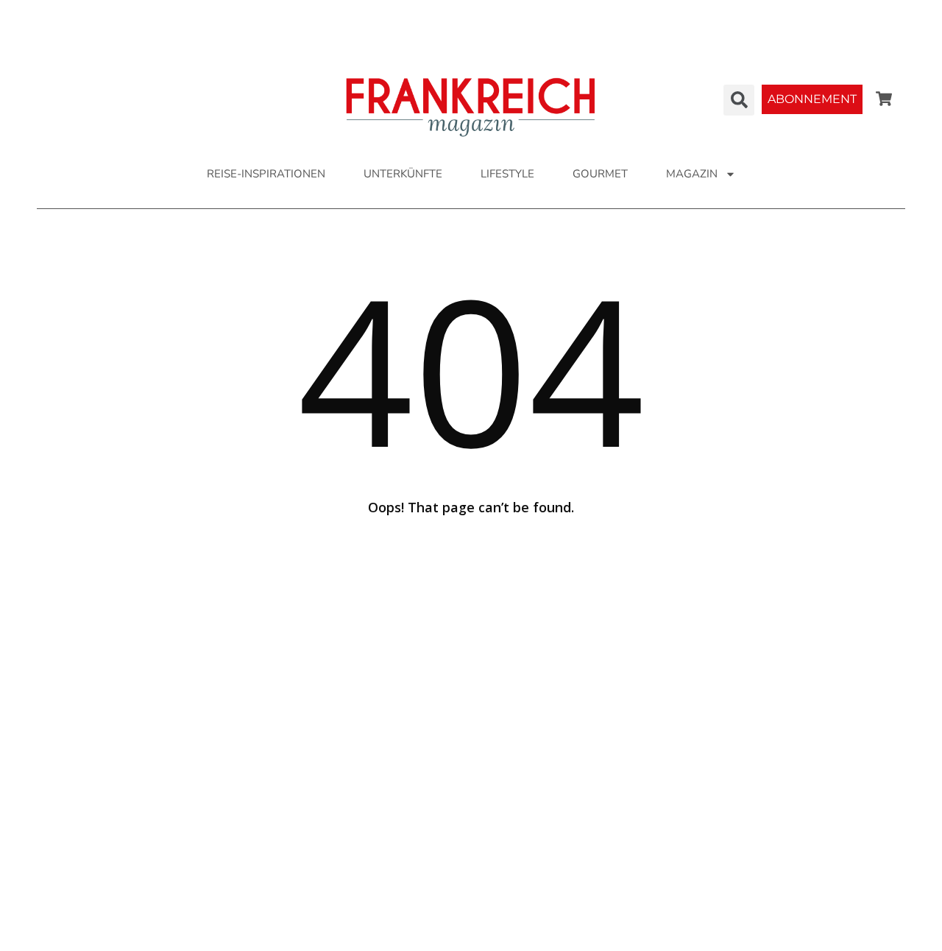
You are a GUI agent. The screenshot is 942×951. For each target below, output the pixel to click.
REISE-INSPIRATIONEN (266, 173)
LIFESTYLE (507, 173)
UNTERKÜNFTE (403, 173)
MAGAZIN (692, 173)
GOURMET (600, 173)
